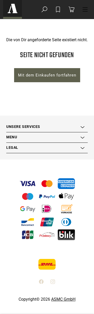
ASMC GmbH (63, 299)
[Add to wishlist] (58, 9)
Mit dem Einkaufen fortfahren (47, 75)
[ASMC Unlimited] (12, 9)
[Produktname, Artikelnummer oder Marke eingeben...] (44, 9)
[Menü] (85, 9)
